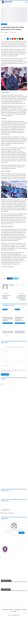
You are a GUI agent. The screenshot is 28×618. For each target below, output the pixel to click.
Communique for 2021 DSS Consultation (6, 297)
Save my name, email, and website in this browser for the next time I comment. (13, 370)
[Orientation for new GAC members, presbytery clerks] (20, 312)
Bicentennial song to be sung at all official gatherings (13, 593)
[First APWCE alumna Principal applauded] (20, 326)
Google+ (15, 611)
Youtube (24, 609)
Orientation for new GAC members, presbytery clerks (12, 597)
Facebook (5, 609)
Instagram (18, 609)
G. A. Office (5, 309)
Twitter (11, 609)
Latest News (4, 24)
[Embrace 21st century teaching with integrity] (7, 326)
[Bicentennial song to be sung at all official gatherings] (7, 312)
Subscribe (22, 532)
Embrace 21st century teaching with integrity (11, 601)
